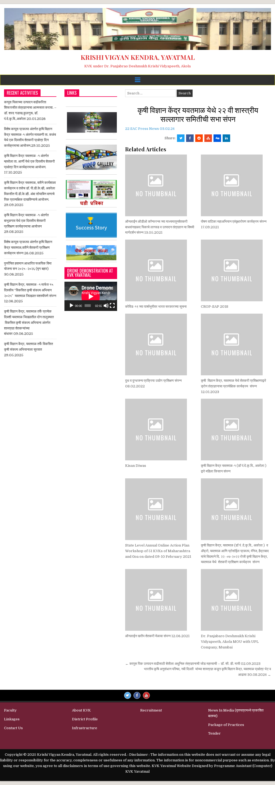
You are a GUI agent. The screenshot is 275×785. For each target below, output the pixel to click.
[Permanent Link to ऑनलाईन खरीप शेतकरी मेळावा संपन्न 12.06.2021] (160, 600)
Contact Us (13, 728)
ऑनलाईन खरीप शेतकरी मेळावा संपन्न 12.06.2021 (157, 636)
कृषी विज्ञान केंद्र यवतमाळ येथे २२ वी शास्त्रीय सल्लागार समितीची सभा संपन (198, 114)
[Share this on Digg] (217, 138)
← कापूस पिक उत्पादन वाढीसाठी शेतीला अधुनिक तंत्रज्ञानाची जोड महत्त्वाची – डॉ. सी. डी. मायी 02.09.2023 (193, 664)
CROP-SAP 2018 (214, 307)
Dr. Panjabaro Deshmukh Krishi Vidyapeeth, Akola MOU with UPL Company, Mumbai (230, 641)
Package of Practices (226, 725)
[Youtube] (146, 695)
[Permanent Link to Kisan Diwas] (160, 429)
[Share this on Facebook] (190, 138)
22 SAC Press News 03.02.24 (150, 129)
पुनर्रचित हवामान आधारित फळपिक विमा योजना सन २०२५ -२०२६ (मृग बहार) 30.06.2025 (28, 269)
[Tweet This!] (180, 138)
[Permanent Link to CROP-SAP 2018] (236, 270)
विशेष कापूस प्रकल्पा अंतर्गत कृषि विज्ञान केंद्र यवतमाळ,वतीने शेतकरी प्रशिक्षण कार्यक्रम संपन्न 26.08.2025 (28, 247)
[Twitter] (127, 695)
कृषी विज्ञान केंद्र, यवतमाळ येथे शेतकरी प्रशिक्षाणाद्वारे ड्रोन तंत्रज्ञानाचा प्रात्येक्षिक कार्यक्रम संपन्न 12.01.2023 (233, 386)
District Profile (85, 719)
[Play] (71, 305)
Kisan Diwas (135, 466)
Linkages (12, 719)
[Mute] (106, 305)
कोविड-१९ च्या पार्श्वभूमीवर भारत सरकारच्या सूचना (156, 307)
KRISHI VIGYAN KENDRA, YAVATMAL (138, 57)
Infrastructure (84, 728)
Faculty (10, 710)
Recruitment (151, 710)
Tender (214, 733)
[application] (90, 296)
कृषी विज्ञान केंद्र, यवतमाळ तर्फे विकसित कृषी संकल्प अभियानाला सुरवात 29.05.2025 (28, 349)
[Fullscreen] (112, 305)
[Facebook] (136, 695)
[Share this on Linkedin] (226, 138)
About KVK (81, 710)
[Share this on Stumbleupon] (208, 138)
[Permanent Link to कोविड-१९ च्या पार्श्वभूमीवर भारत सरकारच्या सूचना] (160, 270)
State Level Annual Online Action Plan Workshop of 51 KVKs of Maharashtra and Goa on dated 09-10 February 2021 (158, 551)
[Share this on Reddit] (199, 138)
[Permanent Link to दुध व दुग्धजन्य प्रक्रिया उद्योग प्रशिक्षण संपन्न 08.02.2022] (160, 344)
